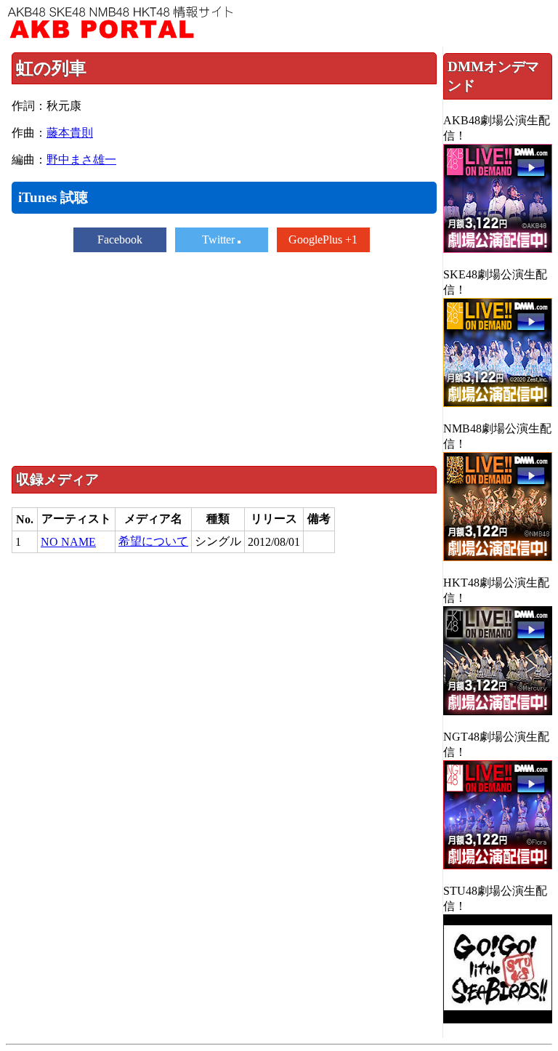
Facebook (119, 239)
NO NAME (68, 542)
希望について (153, 541)
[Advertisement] (224, 357)
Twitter (220, 239)
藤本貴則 (69, 132)
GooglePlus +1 (322, 239)
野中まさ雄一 (81, 159)
